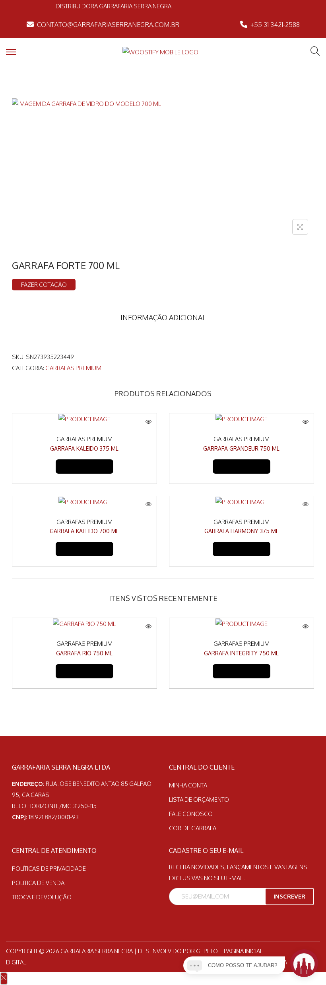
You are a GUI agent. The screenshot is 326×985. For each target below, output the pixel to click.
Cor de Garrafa (192, 828)
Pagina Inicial (243, 951)
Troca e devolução (42, 897)
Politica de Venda (38, 883)
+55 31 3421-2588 (275, 25)
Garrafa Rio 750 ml (84, 653)
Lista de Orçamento (199, 799)
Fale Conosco (191, 814)
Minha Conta (188, 785)
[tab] (163, 317)
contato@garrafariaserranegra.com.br (108, 25)
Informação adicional (163, 317)
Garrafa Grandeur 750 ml (241, 448)
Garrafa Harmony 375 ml (241, 531)
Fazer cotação (44, 284)
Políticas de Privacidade (49, 868)
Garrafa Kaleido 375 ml (84, 448)
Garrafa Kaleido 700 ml (84, 531)
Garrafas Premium (73, 368)
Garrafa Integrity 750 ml (241, 653)
